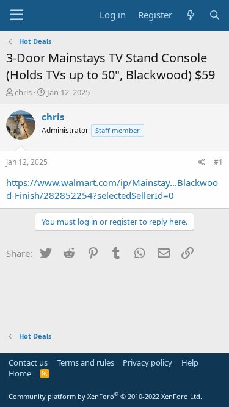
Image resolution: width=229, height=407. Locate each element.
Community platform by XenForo (105, 396)
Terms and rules (85, 362)
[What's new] (190, 15)
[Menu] (16, 15)
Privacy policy (147, 362)
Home (20, 373)
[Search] (215, 15)
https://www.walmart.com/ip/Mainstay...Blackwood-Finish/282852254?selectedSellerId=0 (112, 188)
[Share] (201, 163)
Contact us (28, 362)
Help (189, 362)
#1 (218, 162)
